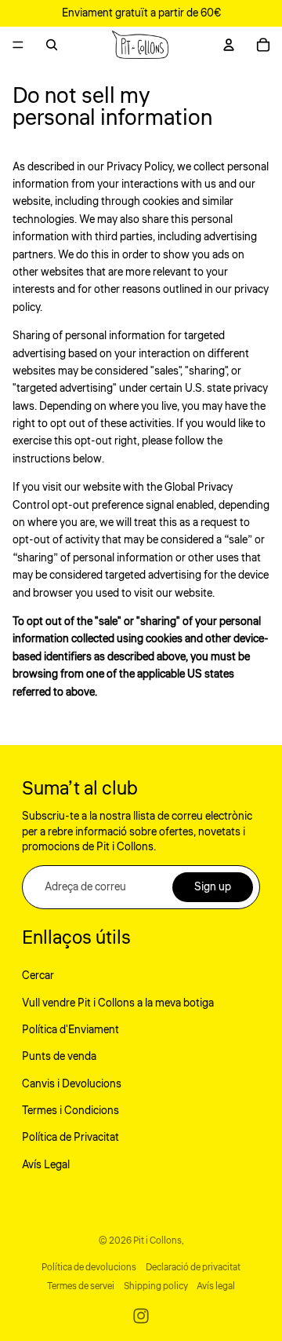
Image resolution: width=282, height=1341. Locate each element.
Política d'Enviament (70, 1030)
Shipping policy (156, 1286)
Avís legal (216, 1286)
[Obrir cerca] (51, 44)
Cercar (38, 976)
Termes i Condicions (70, 1111)
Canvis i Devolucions (71, 1084)
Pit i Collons (157, 1241)
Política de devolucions (89, 1267)
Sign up (212, 887)
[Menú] (18, 45)
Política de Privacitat (70, 1138)
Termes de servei (80, 1286)
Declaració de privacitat (193, 1267)
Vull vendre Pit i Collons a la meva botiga (118, 1003)
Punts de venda (59, 1057)
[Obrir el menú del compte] (229, 44)
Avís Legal (46, 1165)
